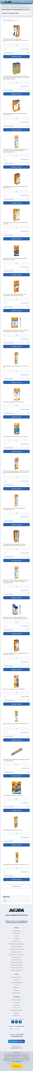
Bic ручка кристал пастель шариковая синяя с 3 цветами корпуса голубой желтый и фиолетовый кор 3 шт (16, 151)
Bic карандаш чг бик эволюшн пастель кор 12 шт (15, 366)
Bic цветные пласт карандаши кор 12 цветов (15, 436)
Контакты (16, 1013)
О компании (16, 1002)
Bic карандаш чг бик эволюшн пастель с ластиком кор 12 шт (14, 509)
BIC (5, 900)
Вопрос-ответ (16, 1007)
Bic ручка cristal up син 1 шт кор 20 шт (13, 402)
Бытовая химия (16, 930)
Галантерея (16, 933)
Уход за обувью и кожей (16, 967)
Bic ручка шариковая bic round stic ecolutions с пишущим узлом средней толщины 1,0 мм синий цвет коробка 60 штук (16, 78)
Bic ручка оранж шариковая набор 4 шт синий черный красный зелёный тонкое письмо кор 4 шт (16, 472)
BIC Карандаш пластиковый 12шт (12, 830)
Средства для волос (16, 952)
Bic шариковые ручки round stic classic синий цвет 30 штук (15, 187)
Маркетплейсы (16, 992)
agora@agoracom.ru (16, 1048)
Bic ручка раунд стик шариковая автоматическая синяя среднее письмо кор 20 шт (16, 40)
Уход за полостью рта (16, 970)
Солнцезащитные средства (16, 949)
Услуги (16, 974)
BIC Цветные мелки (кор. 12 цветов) (13, 795)
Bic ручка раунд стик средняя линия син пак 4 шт (16, 724)
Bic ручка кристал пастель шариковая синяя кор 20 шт (15, 223)
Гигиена (16, 936)
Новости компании (16, 999)
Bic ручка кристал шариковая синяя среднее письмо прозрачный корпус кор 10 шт (15, 330)
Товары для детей (16, 959)
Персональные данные (16, 1010)
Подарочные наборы (16, 946)
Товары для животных (16, 965)
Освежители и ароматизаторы (16, 944)
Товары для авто (16, 957)
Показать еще (17, 886)
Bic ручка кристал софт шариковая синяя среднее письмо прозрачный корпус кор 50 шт (16, 618)
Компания (16, 996)
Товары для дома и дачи (16, 962)
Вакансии (16, 1005)
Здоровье (16, 938)
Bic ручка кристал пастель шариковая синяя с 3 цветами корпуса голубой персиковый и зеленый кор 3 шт (16, 581)
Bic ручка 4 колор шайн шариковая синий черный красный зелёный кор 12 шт (14, 295)
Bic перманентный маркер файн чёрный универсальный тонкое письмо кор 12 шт (14, 544)
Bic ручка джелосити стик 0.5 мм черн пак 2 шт (16, 864)
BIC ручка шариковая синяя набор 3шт (14, 689)
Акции (16, 985)
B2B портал (17, 987)
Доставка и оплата (16, 977)
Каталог (16, 927)
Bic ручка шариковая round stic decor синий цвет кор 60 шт (15, 114)
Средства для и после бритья (16, 954)
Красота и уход (16, 941)
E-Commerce (16, 990)
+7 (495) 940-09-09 (16, 1036)
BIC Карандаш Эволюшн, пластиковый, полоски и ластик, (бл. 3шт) (16, 760)
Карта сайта (16, 1015)
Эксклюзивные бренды (16, 982)
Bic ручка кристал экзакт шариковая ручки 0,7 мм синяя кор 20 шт (16, 654)
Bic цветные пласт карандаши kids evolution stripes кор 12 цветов (15, 259)
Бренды (16, 979)
